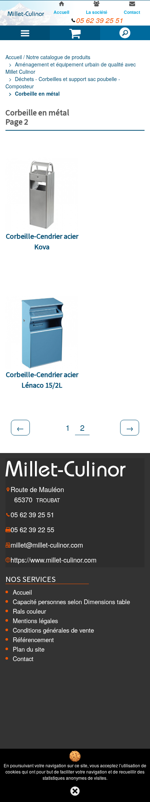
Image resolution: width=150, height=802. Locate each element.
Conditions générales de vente (53, 630)
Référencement (33, 639)
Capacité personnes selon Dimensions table (71, 601)
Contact (23, 658)
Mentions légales (35, 620)
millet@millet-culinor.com (47, 544)
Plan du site (28, 649)
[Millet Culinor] (26, 13)
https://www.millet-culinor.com (53, 559)
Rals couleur (29, 611)
